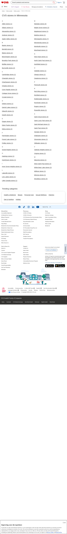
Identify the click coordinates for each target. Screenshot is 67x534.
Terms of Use (59, 532)
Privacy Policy (50, 532)
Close (64, 522)
